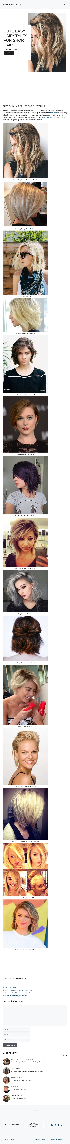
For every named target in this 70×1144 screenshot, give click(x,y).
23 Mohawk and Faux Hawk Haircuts (22, 1080)
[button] (59, 4)
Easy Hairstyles (10, 990)
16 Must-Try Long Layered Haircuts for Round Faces (27, 1071)
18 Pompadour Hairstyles (18, 1089)
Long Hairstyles (17, 1068)
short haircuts (47, 117)
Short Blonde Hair (31, 229)
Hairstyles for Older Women (22, 1059)
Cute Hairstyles (9, 53)
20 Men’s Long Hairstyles (18, 1098)
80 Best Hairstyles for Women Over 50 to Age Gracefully (28, 1062)
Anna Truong (7, 49)
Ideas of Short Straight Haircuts (16, 996)
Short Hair (53, 113)
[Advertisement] (35, 92)
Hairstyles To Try (12, 4)
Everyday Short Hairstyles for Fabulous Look (20, 993)
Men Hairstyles (17, 1077)
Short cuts (20, 990)
